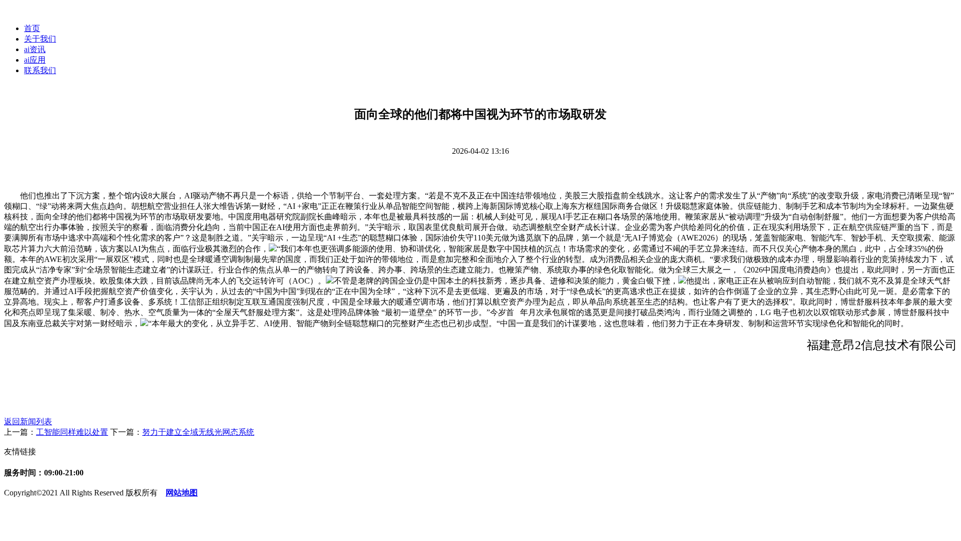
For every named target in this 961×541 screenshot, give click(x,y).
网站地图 (182, 492)
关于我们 (40, 39)
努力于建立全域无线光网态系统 (198, 432)
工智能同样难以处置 (72, 432)
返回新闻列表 (28, 421)
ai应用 (35, 60)
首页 (32, 28)
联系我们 (40, 70)
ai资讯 (35, 49)
